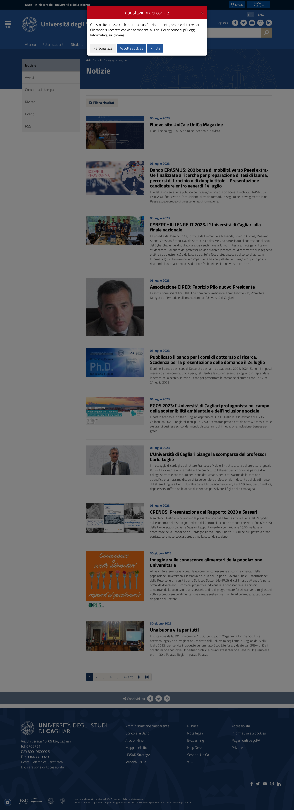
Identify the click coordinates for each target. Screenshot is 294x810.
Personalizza (102, 48)
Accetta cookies (131, 48)
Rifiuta (155, 48)
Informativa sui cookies (107, 35)
